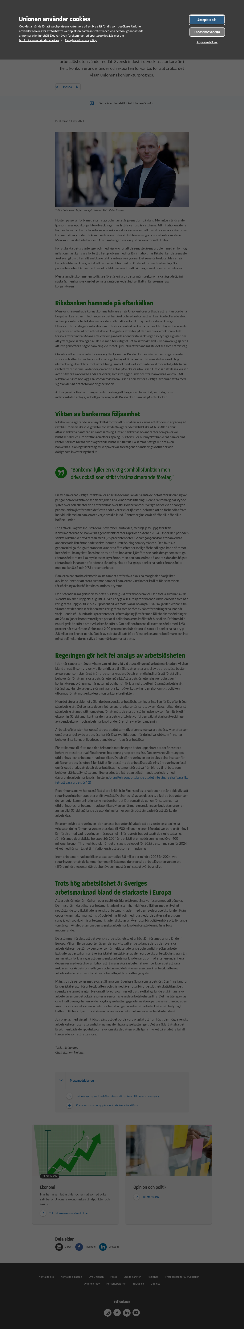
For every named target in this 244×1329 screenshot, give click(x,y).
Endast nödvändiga (207, 32)
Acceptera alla (207, 19)
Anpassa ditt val (207, 42)
